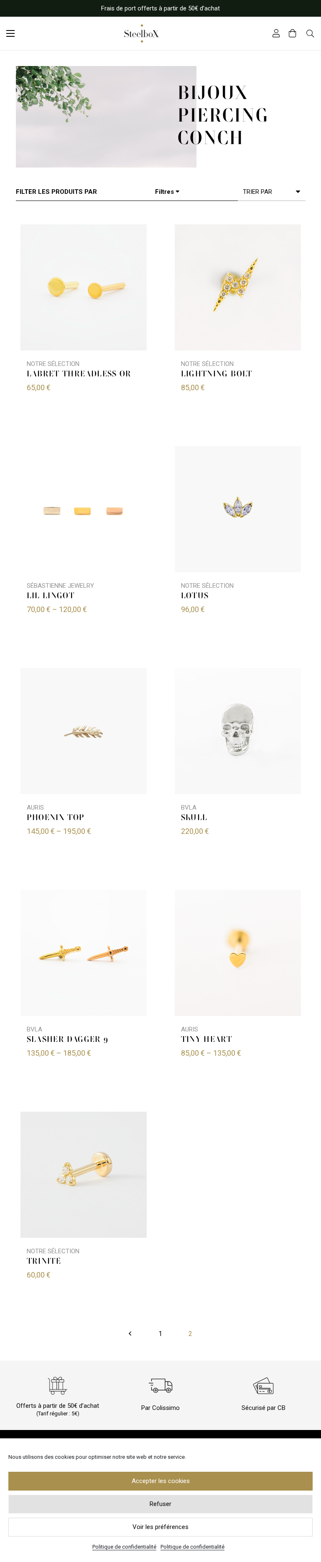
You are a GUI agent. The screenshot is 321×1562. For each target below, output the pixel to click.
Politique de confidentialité (124, 1547)
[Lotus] (238, 509)
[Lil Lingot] (83, 509)
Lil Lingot (51, 596)
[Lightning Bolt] (238, 287)
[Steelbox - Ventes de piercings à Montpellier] (142, 33)
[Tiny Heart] (238, 953)
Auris (35, 807)
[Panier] (292, 33)
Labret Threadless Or (79, 374)
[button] (10, 33)
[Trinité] (83, 1175)
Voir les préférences (160, 1527)
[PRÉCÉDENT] (130, 1334)
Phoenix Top (56, 818)
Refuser (160, 1504)
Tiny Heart (206, 1039)
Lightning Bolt (216, 374)
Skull (194, 818)
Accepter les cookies (161, 1481)
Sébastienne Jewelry (60, 585)
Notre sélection (53, 364)
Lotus (195, 596)
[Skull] (238, 731)
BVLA (188, 807)
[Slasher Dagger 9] (83, 953)
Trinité (44, 1261)
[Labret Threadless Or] (83, 287)
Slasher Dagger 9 (68, 1039)
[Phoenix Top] (83, 731)
